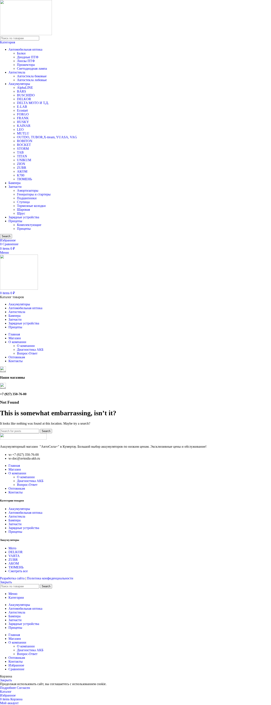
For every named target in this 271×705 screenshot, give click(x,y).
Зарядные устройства (23, 217)
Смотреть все (18, 571)
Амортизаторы (27, 190)
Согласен (23, 688)
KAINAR (23, 125)
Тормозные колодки (31, 206)
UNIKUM (24, 160)
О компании (26, 346)
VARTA (14, 556)
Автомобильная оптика (25, 49)
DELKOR (24, 99)
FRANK (23, 118)
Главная (14, 465)
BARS (21, 91)
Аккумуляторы (19, 84)
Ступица (23, 202)
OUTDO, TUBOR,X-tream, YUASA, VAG (47, 137)
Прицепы (15, 221)
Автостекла (16, 72)
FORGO (23, 114)
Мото (12, 548)
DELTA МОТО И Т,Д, (33, 103)
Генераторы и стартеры (34, 194)
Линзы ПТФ (26, 61)
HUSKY (23, 122)
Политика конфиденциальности (50, 578)
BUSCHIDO (26, 95)
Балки (21, 53)
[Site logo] (26, 34)
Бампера (14, 183)
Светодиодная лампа (32, 68)
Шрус (21, 213)
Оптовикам (16, 488)
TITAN (22, 156)
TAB (20, 152)
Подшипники (27, 198)
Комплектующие (29, 225)
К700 (20, 175)
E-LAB (22, 106)
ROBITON (24, 141)
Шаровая (23, 209)
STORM (23, 148)
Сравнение (16, 669)
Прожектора (26, 64)
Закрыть (6, 582)
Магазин (14, 469)
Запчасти (15, 186)
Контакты (15, 492)
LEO (20, 129)
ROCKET (24, 145)
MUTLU (23, 133)
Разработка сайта (12, 578)
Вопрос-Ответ (27, 353)
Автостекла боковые (32, 76)
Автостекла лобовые (32, 80)
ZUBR (21, 167)
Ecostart (22, 110)
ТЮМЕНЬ (24, 179)
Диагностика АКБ (30, 349)
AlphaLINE (25, 87)
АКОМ (22, 171)
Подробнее (8, 688)
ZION (21, 164)
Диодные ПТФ (28, 57)
